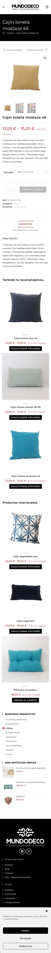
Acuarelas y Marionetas (16, 719)
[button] (46, 911)
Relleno (8, 172)
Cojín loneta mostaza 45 (27, 33)
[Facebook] (22, 851)
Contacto (9, 873)
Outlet (9, 754)
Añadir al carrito (33, 189)
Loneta (22, 207)
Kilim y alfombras (14, 745)
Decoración (11, 737)
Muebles (10, 750)
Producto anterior (15, 50)
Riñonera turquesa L (25, 690)
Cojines (16, 203)
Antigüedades (12, 724)
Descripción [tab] (25, 224)
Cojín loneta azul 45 (25, 338)
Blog (7, 869)
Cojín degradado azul (25, 556)
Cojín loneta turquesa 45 (25, 476)
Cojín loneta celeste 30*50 (25, 407)
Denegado (25, 938)
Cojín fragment (25, 621)
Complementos (13, 732)
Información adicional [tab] (26, 230)
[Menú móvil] (47, 7)
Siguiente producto (35, 50)
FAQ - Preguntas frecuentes (17, 877)
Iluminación (11, 741)
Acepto (25, 930)
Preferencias (25, 946)
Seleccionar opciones (25, 348)
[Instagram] (29, 851)
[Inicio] (3, 33)
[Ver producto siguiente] (46, 50)
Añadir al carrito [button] (25, 700)
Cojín (15, 207)
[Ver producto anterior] (5, 50)
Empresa (9, 865)
